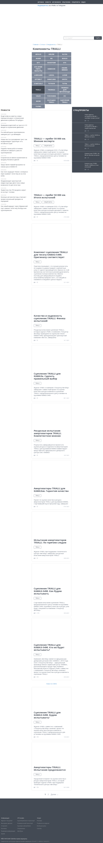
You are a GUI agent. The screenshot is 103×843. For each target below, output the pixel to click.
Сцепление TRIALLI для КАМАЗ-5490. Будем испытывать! (47, 715)
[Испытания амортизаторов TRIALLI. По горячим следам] (51, 524)
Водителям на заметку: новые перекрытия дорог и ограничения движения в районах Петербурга (12, 118)
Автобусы (20, 831)
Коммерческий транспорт (25, 823)
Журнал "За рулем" (7, 821)
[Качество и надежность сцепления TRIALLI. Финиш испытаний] (51, 300)
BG (51, 58)
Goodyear (51, 63)
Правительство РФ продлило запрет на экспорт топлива (13, 191)
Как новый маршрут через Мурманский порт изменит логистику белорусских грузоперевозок (14, 208)
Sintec (64, 79)
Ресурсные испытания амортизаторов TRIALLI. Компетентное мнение (48, 433)
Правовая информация (8, 831)
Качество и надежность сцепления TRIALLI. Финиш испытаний (49, 318)
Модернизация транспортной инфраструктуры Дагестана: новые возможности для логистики (13, 183)
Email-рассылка (41, 826)
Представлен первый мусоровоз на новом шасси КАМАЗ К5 (13, 166)
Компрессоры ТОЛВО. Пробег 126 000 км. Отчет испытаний (92, 165)
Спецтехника (66, 2)
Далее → (54, 794)
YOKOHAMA (51, 96)
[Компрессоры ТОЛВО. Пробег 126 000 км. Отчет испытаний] (78, 166)
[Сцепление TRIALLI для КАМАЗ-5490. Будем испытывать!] (51, 698)
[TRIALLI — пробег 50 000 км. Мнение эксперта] (51, 123)
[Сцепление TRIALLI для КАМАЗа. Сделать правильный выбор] (51, 358)
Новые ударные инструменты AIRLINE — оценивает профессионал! (92, 116)
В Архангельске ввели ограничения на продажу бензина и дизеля (14, 159)
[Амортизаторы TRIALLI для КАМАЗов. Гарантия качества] (51, 473)
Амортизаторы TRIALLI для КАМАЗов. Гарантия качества (51, 489)
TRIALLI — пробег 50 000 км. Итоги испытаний (50, 196)
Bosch (64, 58)
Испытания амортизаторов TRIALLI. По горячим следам (50, 541)
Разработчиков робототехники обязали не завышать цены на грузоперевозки (12, 151)
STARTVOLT (38, 83)
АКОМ (38, 101)
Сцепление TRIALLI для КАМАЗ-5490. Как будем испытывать (48, 591)
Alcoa (64, 54)
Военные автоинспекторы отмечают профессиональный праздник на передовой (13, 199)
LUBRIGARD (38, 75)
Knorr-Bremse (65, 69)
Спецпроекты (76, 2)
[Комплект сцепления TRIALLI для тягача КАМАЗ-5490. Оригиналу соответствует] (51, 236)
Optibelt (38, 79)
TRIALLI (38, 90)
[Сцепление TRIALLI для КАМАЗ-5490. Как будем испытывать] (51, 574)
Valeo (38, 96)
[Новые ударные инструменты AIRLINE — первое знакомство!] (78, 127)
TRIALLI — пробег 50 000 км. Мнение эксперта (50, 140)
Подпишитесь (43, 5)
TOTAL (64, 83)
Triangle (51, 90)
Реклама (39, 821)
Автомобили (56, 2)
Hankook (51, 69)
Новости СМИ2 (51, 684)
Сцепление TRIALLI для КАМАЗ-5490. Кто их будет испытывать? (49, 647)
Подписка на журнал (43, 823)
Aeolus (38, 54)
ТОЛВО (38, 106)
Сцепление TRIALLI (64, 101)
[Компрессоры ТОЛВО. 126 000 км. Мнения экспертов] (78, 156)
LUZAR (64, 75)
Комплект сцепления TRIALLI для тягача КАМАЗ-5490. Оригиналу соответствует (51, 255)
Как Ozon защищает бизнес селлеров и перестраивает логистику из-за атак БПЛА (14, 174)
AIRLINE (51, 54)
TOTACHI (51, 83)
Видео (83, 2)
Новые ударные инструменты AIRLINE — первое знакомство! (91, 126)
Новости (48, 2)
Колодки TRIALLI (51, 101)
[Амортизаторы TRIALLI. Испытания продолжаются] (51, 753)
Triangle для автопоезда (64, 90)
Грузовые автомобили (24, 826)
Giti (38, 63)
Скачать (39, 828)
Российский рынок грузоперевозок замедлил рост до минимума (13, 133)
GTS (64, 63)
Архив (3, 834)
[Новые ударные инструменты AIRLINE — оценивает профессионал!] (78, 116)
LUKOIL (51, 75)
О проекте (4, 826)
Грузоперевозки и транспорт (26, 821)
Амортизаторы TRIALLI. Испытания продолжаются (50, 768)
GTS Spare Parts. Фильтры (38, 69)
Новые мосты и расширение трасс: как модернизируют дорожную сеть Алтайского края (14, 141)
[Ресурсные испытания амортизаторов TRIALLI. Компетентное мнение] (51, 415)
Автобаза (41, 2)
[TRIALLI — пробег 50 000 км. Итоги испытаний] (51, 178)
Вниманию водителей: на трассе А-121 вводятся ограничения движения (14, 126)
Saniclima (51, 79)
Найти (97, 38)
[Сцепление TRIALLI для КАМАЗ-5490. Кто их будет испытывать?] (51, 630)
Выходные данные (6, 823)
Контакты (4, 828)
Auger (38, 58)
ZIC (64, 96)
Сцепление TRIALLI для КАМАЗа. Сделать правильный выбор (47, 376)
